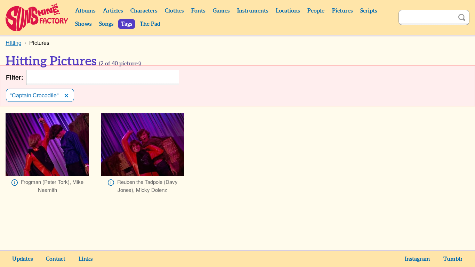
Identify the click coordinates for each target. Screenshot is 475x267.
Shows (83, 24)
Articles (113, 11)
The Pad (150, 24)
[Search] (461, 17)
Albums (85, 11)
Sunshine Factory (37, 17)
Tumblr (453, 259)
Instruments (252, 11)
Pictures (342, 11)
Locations (288, 11)
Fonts (198, 11)
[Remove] (66, 95)
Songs (106, 24)
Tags (126, 24)
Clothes (174, 11)
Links (85, 259)
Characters (143, 11)
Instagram (417, 259)
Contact (55, 259)
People (315, 11)
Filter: (14, 77)
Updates (22, 259)
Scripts (368, 11)
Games (221, 11)
